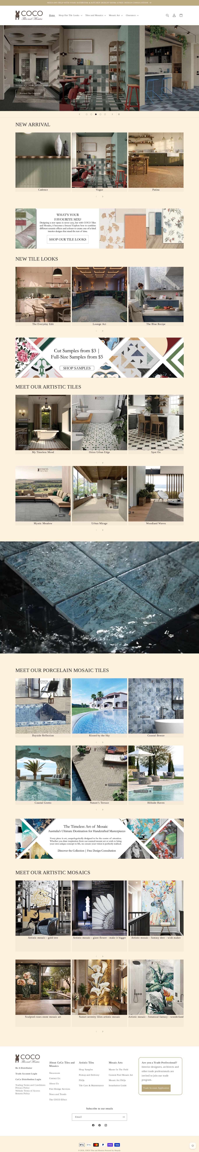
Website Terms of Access (27, 1091)
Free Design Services (59, 1089)
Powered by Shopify (113, 1150)
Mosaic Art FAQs (117, 1080)
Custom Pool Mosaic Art (121, 1075)
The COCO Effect (58, 1099)
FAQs (81, 1080)
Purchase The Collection (30, 93)
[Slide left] (96, 196)
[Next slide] (112, 114)
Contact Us (54, 1078)
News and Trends (57, 1094)
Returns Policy (22, 1093)
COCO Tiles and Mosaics (94, 1150)
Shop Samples (86, 1069)
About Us (54, 1083)
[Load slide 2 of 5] (91, 114)
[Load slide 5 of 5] (105, 114)
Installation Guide (118, 1085)
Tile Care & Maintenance (91, 1085)
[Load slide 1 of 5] (86, 114)
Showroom (54, 1073)
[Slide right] (103, 196)
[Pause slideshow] (119, 114)
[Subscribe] (123, 1117)
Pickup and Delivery (89, 1075)
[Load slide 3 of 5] (96, 114)
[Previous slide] (79, 114)
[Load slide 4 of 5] (100, 114)
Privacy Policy (22, 1088)
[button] (70, 15)
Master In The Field (118, 1069)
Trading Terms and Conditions (30, 1085)
